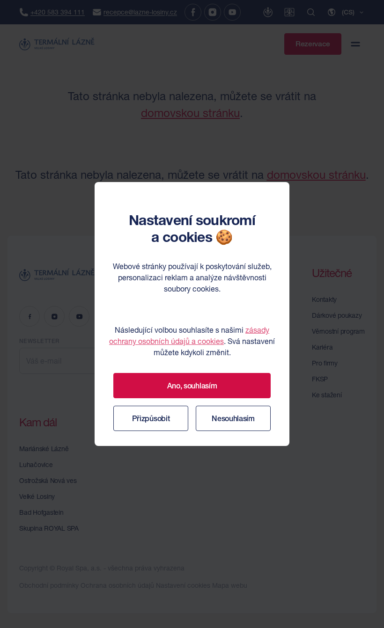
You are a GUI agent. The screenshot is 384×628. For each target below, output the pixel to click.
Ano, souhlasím (192, 385)
